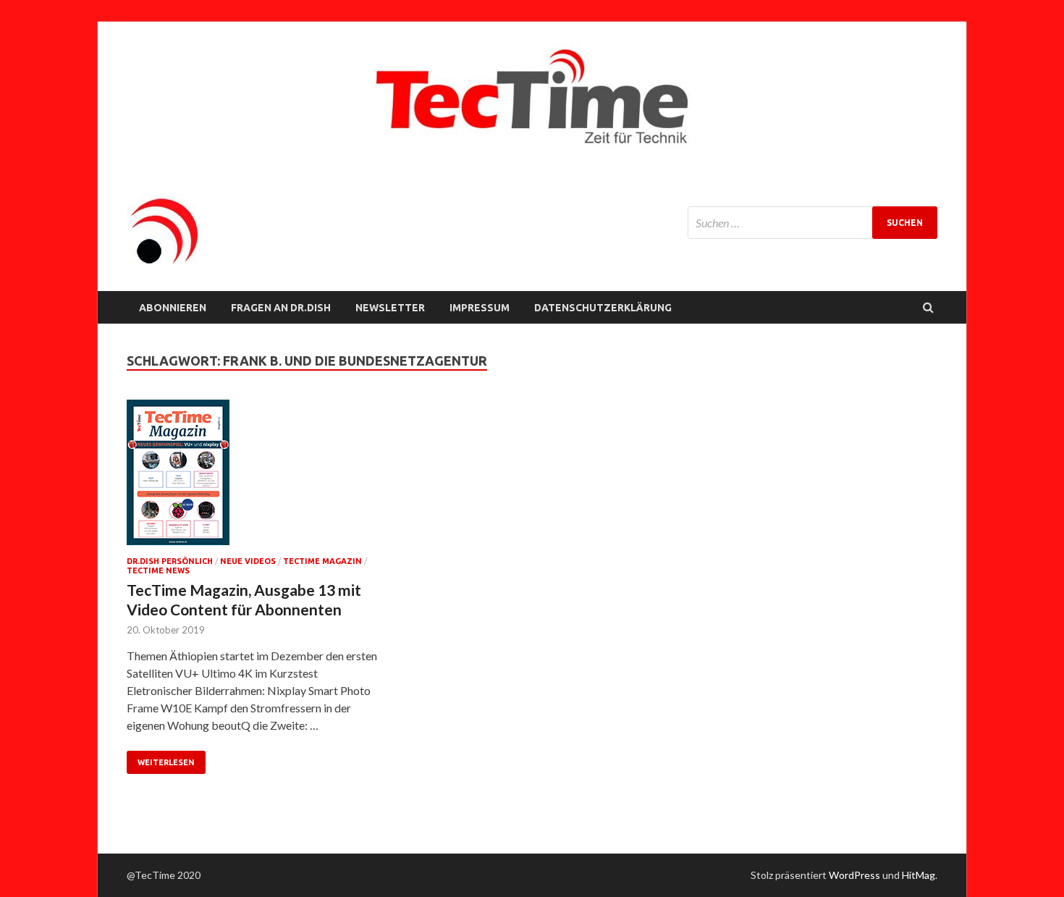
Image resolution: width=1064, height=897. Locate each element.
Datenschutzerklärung (603, 307)
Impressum (479, 307)
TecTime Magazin (322, 561)
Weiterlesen (166, 762)
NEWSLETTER (390, 307)
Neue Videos (248, 561)
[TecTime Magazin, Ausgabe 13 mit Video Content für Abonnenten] (253, 478)
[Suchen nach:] (812, 222)
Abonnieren (172, 307)
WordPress (854, 875)
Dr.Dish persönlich (170, 561)
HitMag (918, 875)
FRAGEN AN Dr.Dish (281, 307)
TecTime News (158, 570)
